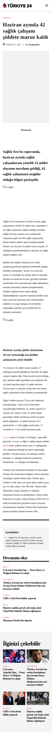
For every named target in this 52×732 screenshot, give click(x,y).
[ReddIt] (36, 136)
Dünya (5, 605)
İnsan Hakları (8, 579)
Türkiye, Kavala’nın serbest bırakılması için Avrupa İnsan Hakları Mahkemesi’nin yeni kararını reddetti (24, 585)
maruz (6, 445)
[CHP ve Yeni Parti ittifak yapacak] (14, 698)
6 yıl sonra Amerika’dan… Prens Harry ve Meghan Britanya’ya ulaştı (24, 572)
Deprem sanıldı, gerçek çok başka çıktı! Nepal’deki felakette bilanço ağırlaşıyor (22, 609)
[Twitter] (16, 136)
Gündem (7, 18)
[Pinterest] (23, 136)
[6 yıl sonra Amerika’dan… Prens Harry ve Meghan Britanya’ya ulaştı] (14, 656)
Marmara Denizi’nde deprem (17, 620)
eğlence (6, 567)
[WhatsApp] (29, 136)
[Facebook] (9, 136)
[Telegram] (42, 136)
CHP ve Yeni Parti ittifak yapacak (19, 598)
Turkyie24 (33, 44)
